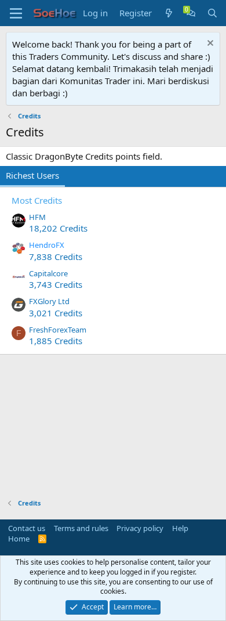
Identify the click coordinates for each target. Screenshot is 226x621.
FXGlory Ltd (49, 301)
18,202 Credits (58, 228)
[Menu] (16, 13)
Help (180, 528)
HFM (37, 217)
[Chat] (191, 13)
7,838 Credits (55, 256)
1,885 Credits (55, 340)
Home (19, 538)
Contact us (26, 528)
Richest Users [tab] (32, 175)
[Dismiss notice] (209, 44)
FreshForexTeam (57, 329)
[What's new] (169, 13)
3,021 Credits (55, 313)
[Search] (212, 13)
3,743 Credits (55, 284)
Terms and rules (81, 528)
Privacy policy (139, 528)
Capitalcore (48, 273)
